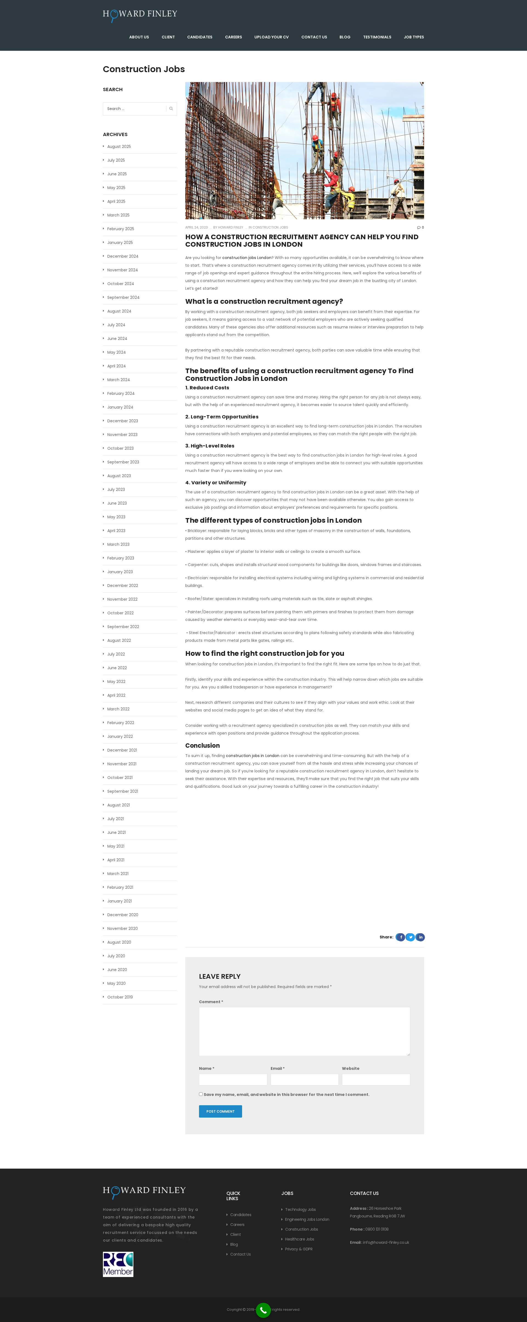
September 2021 (122, 791)
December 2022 (122, 585)
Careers (233, 37)
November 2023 (122, 434)
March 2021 (117, 873)
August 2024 (119, 311)
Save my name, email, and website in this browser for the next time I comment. (286, 1094)
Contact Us (314, 37)
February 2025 (120, 229)
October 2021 (120, 777)
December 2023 (122, 421)
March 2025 (118, 215)
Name (206, 1068)
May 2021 (115, 846)
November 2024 (122, 270)
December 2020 (122, 915)
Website (351, 1068)
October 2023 (120, 448)
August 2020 (119, 942)
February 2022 (120, 722)
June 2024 (117, 338)
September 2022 (123, 626)
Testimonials (377, 37)
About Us (139, 37)
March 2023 (118, 544)
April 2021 (115, 860)
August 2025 (119, 146)
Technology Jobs (300, 1209)
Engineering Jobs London (307, 1219)
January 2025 (120, 242)
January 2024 (120, 407)
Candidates (199, 37)
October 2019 (120, 997)
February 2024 (121, 393)
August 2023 (119, 476)
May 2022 (116, 681)
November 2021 (121, 764)
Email (278, 1068)
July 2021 (115, 819)
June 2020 (117, 969)
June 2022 (117, 668)
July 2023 (116, 489)
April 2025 (116, 201)
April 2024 (116, 366)
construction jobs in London (252, 755)
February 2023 (120, 558)
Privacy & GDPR (298, 1249)
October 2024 (120, 283)
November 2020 (122, 928)
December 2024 (123, 256)
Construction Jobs (270, 227)
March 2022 (118, 709)
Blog (345, 37)
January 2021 (119, 901)
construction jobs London (246, 257)
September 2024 (123, 297)
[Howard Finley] (140, 16)
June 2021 (116, 832)
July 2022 (116, 654)
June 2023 (117, 503)
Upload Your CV (271, 37)
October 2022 (120, 613)
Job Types (414, 37)
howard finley (230, 227)
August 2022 (119, 640)
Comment (211, 1002)
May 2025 (116, 187)
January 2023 (120, 572)
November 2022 (122, 599)
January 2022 (120, 736)
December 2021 (122, 750)
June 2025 (117, 174)
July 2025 (116, 160)
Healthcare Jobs (299, 1239)
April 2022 (116, 695)
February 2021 (120, 887)
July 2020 (116, 956)
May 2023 (116, 517)
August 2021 (118, 805)
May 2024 (116, 352)
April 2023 (116, 530)
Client (168, 37)
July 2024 (116, 325)
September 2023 (123, 462)
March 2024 (118, 379)
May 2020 (116, 983)
